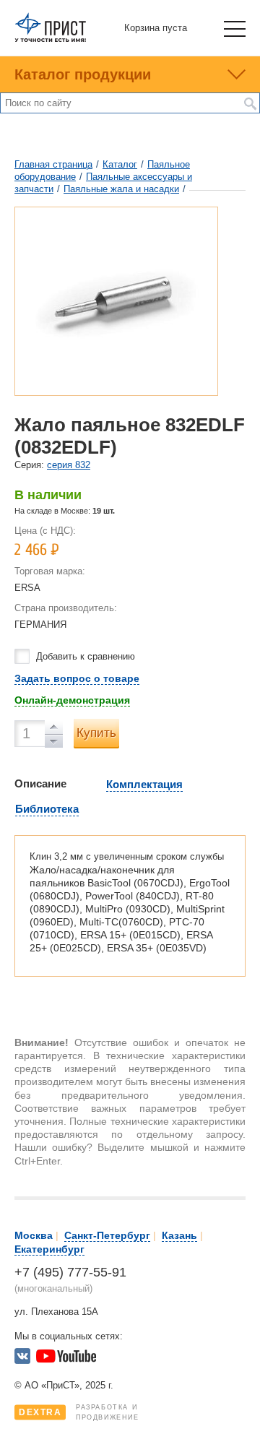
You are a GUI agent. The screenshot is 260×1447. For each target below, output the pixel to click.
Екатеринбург (49, 1249)
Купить (96, 733)
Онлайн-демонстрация (72, 700)
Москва (33, 1235)
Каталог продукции (82, 74)
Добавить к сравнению (85, 656)
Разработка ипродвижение (79, 1412)
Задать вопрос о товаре (76, 678)
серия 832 (68, 464)
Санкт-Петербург (107, 1235)
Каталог (120, 164)
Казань (179, 1235)
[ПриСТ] (50, 39)
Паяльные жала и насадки (121, 188)
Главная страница (53, 164)
